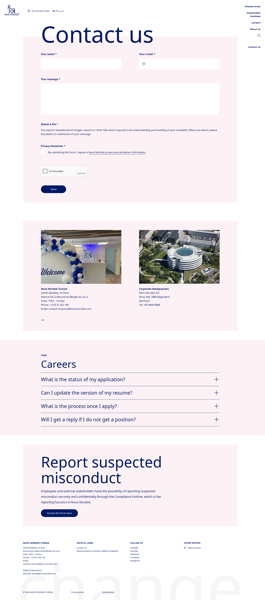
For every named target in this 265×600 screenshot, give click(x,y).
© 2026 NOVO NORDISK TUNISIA (38, 592)
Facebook (134, 554)
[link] (258, 35)
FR (57, 11)
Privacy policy (77, 592)
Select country (194, 547)
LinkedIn (134, 547)
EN (54, 11)
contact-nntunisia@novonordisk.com (40, 563)
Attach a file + (49, 124)
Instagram (135, 560)
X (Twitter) (135, 557)
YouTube (134, 551)
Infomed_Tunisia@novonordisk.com (39, 573)
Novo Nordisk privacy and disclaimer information (117, 152)
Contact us (81, 547)
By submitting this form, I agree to (97, 152)
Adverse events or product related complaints (97, 551)
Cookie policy (108, 592)
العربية (61, 11)
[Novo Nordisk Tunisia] (16, 10)
